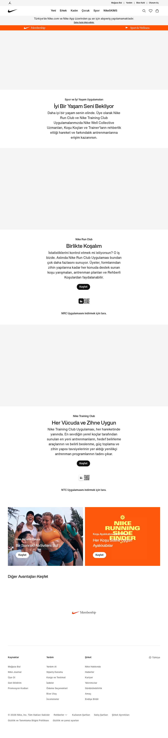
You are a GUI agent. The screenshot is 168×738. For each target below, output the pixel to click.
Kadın (74, 10)
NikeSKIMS (110, 10)
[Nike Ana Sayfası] (13, 11)
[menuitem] (133, 3)
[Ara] (144, 11)
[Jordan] (10, 3)
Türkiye (156, 657)
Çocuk (86, 10)
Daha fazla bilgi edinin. (84, 22)
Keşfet (83, 286)
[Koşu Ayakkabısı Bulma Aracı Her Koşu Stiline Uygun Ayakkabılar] (122, 536)
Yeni (53, 10)
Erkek (63, 10)
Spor (97, 10)
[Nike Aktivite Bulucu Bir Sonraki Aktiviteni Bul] (45, 536)
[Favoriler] (151, 11)
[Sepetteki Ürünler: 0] (157, 11)
